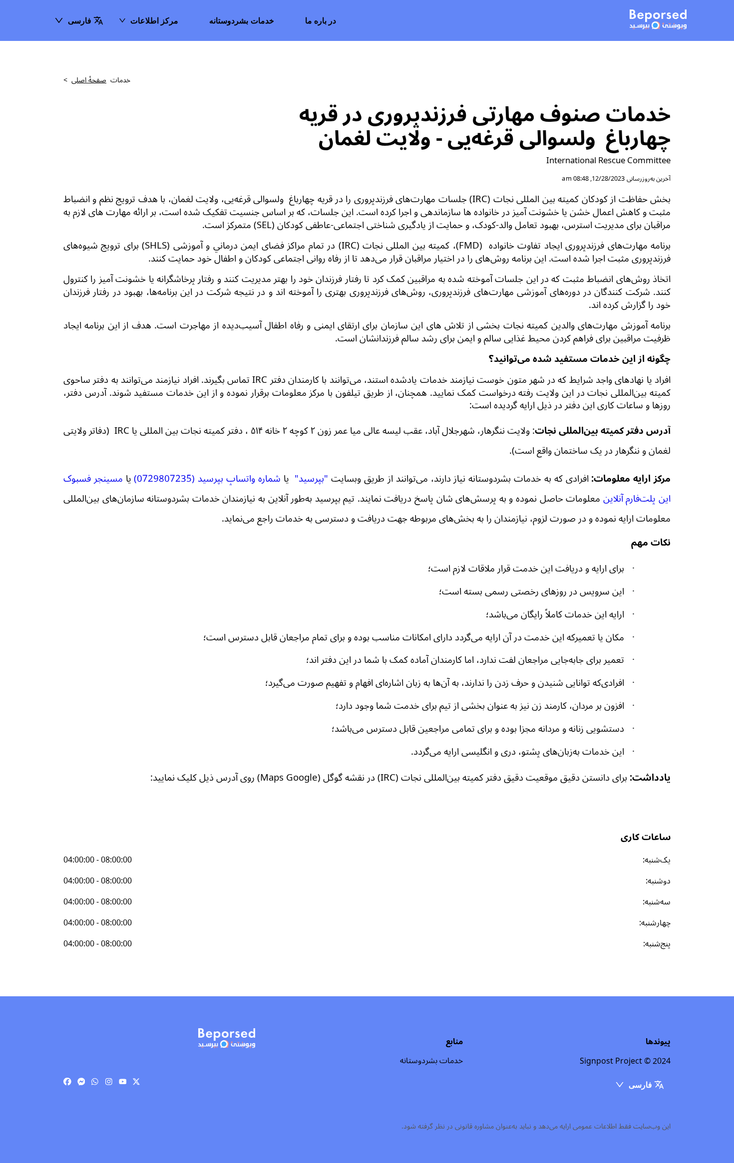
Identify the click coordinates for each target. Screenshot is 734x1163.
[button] (78, 20)
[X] (136, 1082)
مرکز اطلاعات (154, 20)
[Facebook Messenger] (81, 1082)
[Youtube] (123, 1082)
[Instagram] (109, 1082)
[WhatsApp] (95, 1082)
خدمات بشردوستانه (241, 20)
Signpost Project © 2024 (625, 1061)
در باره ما (321, 20)
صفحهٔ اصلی (88, 80)
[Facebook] (67, 1082)
